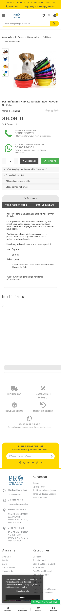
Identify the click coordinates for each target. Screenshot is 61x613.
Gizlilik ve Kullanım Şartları (44, 490)
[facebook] (20, 462)
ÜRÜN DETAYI (30, 198)
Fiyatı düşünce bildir (15, 175)
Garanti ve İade (40, 497)
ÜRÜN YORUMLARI (44, 205)
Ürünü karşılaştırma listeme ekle (20, 169)
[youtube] (33, 462)
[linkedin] (41, 462)
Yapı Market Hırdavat (42, 571)
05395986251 (14, 6)
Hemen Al (51, 161)
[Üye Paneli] (49, 15)
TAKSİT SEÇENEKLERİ (16, 205)
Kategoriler (22, 611)
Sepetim (38, 611)
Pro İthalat (14, 111)
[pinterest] (37, 462)
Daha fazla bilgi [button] (22, 591)
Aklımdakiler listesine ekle (18, 181)
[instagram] (24, 462)
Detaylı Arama (37, 2)
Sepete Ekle (30, 161)
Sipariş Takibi (39, 486)
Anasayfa (7, 37)
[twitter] (28, 462)
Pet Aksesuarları (12, 41)
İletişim (19, 2)
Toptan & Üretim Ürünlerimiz (46, 589)
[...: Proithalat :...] (22, 16)
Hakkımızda (50, 2)
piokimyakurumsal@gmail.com (41, 6)
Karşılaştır (41, 169)
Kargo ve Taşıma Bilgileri (44, 494)
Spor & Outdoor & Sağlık (44, 564)
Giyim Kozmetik (40, 560)
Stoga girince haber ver (17, 187)
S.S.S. (26, 2)
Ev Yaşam (19, 37)
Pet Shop (47, 37)
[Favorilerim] (43, 15)
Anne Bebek (38, 567)
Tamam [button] (22, 597)
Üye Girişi (10, 2)
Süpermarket (33, 37)
